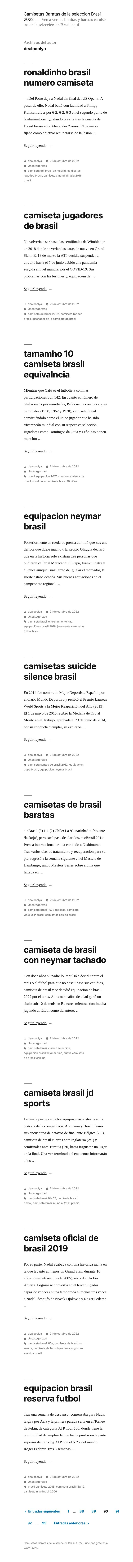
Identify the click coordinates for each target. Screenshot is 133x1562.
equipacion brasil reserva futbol (58, 1393)
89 (93, 1511)
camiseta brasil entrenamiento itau (50, 621)
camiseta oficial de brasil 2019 (61, 1243)
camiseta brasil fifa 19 (42, 1198)
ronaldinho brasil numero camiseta (59, 77)
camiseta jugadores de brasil (63, 220)
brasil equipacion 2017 (42, 476)
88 (81, 1511)
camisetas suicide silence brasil (60, 671)
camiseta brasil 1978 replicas (46, 909)
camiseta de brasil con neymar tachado (65, 954)
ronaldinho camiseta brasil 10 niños (54, 481)
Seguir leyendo (38, 145)
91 (117, 1511)
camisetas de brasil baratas (62, 809)
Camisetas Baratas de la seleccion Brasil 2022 (53, 1543)
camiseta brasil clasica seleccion (49, 1048)
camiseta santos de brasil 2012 (48, 764)
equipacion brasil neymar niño (43, 1053)
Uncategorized (37, 165)
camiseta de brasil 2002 (43, 314)
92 (30, 1523)
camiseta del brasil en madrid (47, 170)
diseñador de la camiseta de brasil (54, 318)
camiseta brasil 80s (40, 1343)
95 (44, 1523)
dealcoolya (35, 161)
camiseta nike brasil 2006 (40, 1491)
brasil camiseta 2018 (41, 1486)
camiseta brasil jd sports (59, 1097)
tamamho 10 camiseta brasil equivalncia (54, 364)
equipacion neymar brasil (62, 521)
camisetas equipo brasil (60, 914)
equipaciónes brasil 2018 (40, 626)
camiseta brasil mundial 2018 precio (56, 1203)
